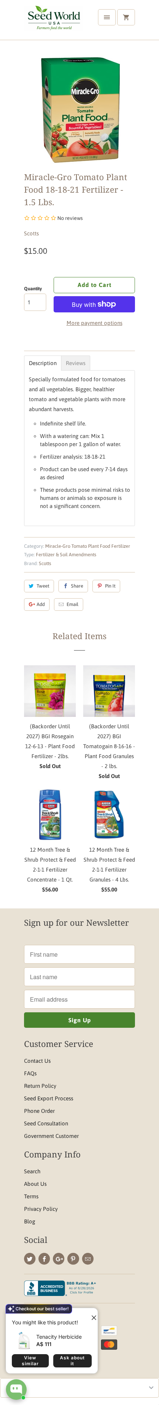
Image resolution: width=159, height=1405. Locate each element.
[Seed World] (53, 23)
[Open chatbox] (16, 1389)
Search (32, 1171)
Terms (31, 1196)
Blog (29, 1221)
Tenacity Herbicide (59, 1337)
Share (77, 586)
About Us (35, 1184)
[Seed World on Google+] (58, 1259)
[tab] (42, 363)
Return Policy (40, 1086)
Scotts (31, 233)
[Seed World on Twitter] (29, 1259)
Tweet (43, 586)
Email (72, 604)
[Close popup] (91, 1314)
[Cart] (126, 17)
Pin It (110, 586)
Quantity (33, 288)
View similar (30, 1360)
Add (41, 604)
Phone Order (39, 1111)
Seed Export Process (48, 1098)
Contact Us (37, 1061)
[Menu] (107, 17)
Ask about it (72, 1360)
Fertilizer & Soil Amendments (66, 554)
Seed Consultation (46, 1123)
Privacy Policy (41, 1209)
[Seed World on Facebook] (44, 1259)
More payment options (94, 323)
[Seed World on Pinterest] (73, 1259)
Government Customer (51, 1136)
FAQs (30, 1073)
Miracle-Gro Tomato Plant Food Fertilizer (87, 546)
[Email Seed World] (88, 1259)
